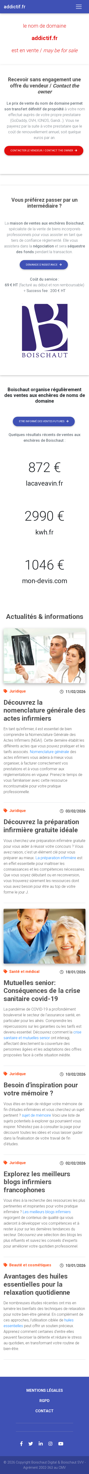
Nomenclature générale (49, 752)
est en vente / (44, 50)
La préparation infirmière (56, 858)
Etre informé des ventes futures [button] (41, 421)
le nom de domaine (44, 26)
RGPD (44, 1400)
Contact (44, 1411)
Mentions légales (44, 1390)
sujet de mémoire (36, 1115)
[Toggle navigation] (78, 6)
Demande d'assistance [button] (41, 264)
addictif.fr (45, 38)
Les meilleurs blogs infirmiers (47, 1212)
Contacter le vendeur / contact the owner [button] (41, 150)
